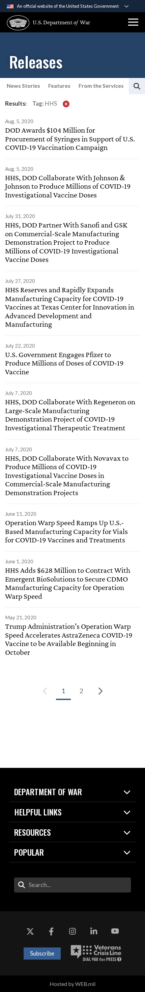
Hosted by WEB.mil (72, 984)
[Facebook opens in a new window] (51, 931)
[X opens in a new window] (30, 931)
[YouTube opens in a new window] (115, 931)
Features (59, 85)
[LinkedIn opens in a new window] (93, 931)
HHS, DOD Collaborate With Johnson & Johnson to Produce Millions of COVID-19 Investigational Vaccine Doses (68, 186)
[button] (133, 22)
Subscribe (42, 953)
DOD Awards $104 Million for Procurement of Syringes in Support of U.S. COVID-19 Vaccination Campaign (70, 139)
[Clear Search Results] (66, 104)
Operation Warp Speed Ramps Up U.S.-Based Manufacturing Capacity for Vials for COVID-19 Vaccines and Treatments (66, 531)
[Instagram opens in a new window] (72, 931)
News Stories (23, 85)
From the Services (101, 85)
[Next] (99, 691)
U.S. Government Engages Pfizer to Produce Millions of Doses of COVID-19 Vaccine (64, 363)
